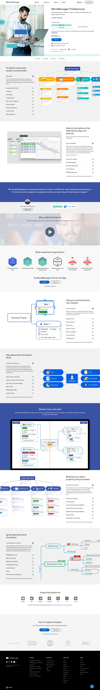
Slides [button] (7, 571)
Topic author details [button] (71, 159)
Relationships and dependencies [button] (75, 511)
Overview (38, 58)
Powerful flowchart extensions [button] (74, 508)
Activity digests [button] (70, 338)
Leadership (65, 680)
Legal (81, 666)
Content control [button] (10, 568)
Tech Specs (62, 58)
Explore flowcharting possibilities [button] (75, 505)
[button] (37, 2)
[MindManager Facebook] (6, 662)
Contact (65, 676)
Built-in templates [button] (71, 332)
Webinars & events (50, 664)
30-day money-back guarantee (61, 43)
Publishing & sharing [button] (12, 564)
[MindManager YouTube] (14, 662)
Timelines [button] (8, 91)
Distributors (65, 672)
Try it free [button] (44, 282)
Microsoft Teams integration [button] (14, 574)
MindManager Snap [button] (11, 555)
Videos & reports (50, 662)
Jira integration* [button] (70, 501)
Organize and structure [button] (12, 363)
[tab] (61, 26)
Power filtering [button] (70, 169)
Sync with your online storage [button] (14, 383)
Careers (65, 682)
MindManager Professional (35, 660)
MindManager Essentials (35, 666)
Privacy (81, 660)
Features (53, 58)
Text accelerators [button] (71, 308)
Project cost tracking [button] (72, 498)
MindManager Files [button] (11, 390)
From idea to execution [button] (72, 485)
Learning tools (49, 666)
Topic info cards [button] (70, 328)
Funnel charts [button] (10, 111)
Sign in (80, 2)
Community (65, 666)
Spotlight (45, 58)
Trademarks (82, 664)
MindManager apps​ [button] (71, 172)
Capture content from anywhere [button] (15, 380)
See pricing (55, 282)
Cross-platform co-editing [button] (13, 543)
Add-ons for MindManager (35, 675)
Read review (28, 209)
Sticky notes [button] (69, 325)
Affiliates (65, 674)
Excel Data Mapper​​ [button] (71, 162)
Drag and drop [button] (70, 318)
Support (65, 664)
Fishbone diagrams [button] (11, 107)
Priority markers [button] (70, 322)
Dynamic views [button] (10, 393)
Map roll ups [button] (9, 386)
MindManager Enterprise (35, 671)
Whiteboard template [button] (12, 561)
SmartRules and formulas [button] (73, 518)
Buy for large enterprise (59, 45)
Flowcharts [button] (9, 94)
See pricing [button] (89, 2)
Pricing (64, 662)
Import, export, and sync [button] (13, 376)
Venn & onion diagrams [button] (12, 101)
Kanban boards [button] (10, 104)
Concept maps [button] (10, 98)
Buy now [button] (56, 39)
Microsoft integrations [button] (72, 165)
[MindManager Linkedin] (11, 662)
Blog (47, 668)
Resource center (50, 660)
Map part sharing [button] (11, 558)
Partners (65, 668)
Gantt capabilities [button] (71, 143)
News (64, 678)
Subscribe (48, 670)
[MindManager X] (9, 662)
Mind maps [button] (9, 76)
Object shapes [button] (70, 515)
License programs (33, 673)
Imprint (81, 674)
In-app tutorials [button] (70, 335)
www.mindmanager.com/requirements (61, 605)
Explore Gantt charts (71, 155)
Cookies (82, 662)
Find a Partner (66, 670)
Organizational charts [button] (12, 88)
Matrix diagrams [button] (10, 114)
